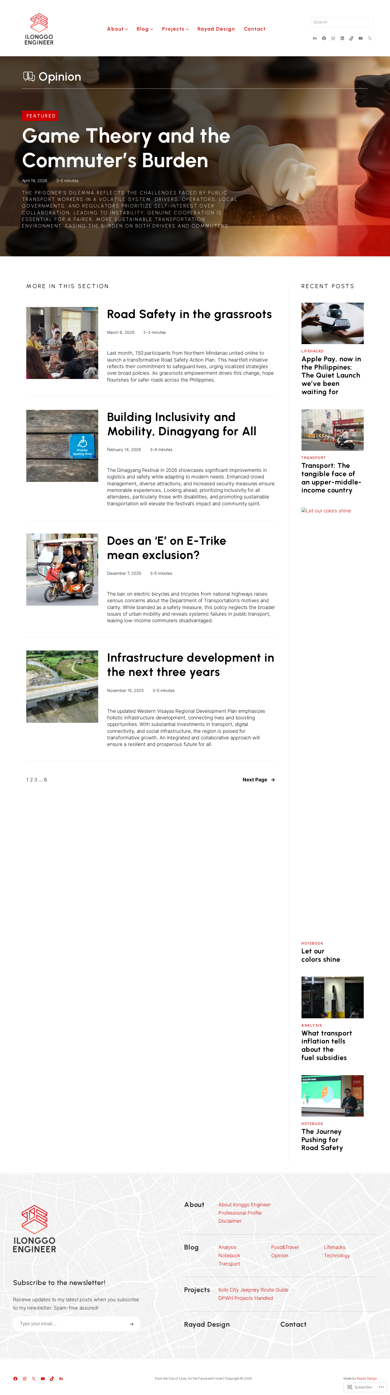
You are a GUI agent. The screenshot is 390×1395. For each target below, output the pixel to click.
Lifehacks (312, 351)
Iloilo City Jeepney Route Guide (253, 1290)
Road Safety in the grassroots (189, 314)
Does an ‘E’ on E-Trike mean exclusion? (166, 548)
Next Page (259, 780)
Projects (197, 1290)
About (194, 1204)
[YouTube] (360, 38)
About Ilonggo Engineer (244, 1205)
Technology (337, 1255)
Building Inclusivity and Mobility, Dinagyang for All (182, 424)
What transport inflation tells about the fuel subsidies (326, 1045)
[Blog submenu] (151, 29)
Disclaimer (230, 1221)
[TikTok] (351, 38)
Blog (191, 1247)
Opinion (279, 1255)
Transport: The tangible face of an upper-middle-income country (331, 478)
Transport (313, 458)
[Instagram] (333, 38)
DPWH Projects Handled (245, 1298)
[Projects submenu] (187, 29)
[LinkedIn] (342, 38)
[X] (369, 38)
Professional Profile (240, 1213)
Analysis (311, 1025)
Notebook (312, 943)
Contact (293, 1324)
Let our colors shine (320, 955)
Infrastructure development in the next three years (190, 664)
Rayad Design (207, 1324)
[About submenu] (126, 29)
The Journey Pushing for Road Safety (322, 1139)
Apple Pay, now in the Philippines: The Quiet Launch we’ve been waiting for (331, 375)
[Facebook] (324, 38)
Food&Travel (285, 1247)
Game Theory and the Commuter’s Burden (126, 147)
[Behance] (315, 38)
